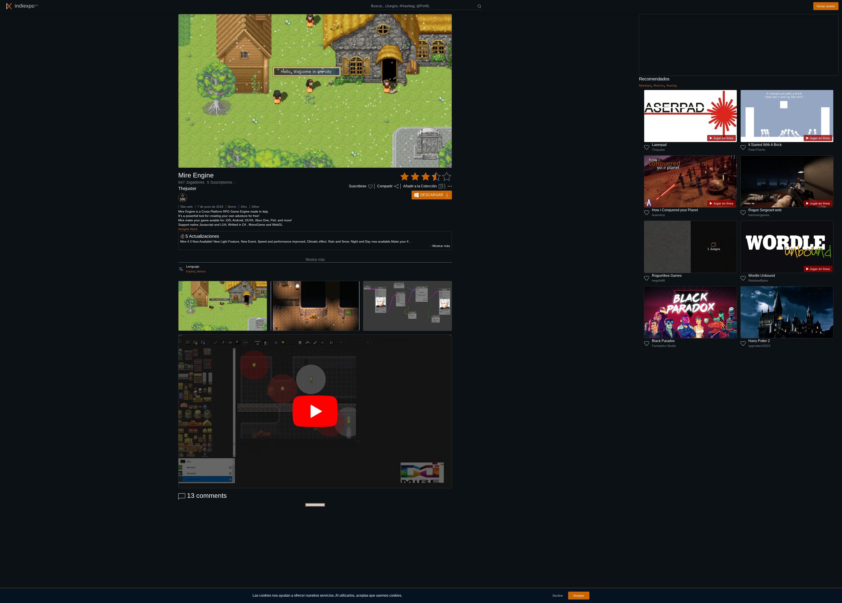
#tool (193, 229)
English (190, 271)
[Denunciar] (450, 186)
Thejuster (187, 188)
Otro (244, 206)
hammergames (758, 215)
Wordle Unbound (761, 275)
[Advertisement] (738, 45)
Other (255, 206)
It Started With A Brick (765, 145)
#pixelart (645, 85)
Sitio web (186, 206)
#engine (183, 229)
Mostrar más (315, 259)
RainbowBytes (758, 280)
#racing (671, 85)
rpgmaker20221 (759, 346)
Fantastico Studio (664, 346)
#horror (658, 85)
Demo (232, 206)
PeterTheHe (756, 149)
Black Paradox (663, 341)
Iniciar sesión (826, 6)
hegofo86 (658, 280)
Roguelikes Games (667, 275)
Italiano (201, 271)
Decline (558, 595)
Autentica (658, 215)
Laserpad (659, 145)
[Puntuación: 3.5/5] (425, 176)
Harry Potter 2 (759, 341)
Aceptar (578, 595)
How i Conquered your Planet (675, 210)
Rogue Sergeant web (764, 210)
